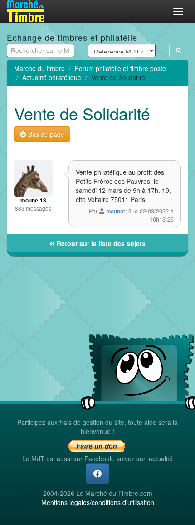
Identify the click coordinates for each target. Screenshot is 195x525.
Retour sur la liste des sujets (100, 243)
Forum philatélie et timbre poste (120, 68)
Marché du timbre (39, 68)
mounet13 (119, 211)
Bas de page (45, 134)
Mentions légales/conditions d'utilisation (97, 502)
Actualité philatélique (51, 77)
